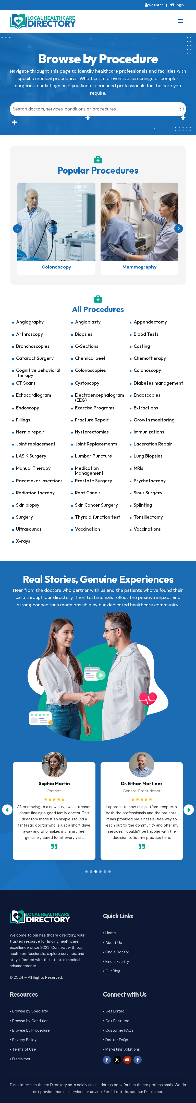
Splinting (143, 505)
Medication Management (89, 470)
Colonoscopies (90, 370)
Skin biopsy (27, 505)
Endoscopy (27, 408)
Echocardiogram (33, 395)
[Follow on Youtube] (127, 1060)
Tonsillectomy (148, 517)
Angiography (30, 322)
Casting (142, 346)
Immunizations (149, 432)
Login (179, 5)
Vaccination (87, 529)
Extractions (146, 408)
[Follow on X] (117, 1060)
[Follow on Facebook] (107, 1060)
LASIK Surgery (31, 456)
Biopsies (83, 334)
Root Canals (88, 493)
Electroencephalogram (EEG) (99, 397)
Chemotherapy (150, 358)
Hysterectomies (92, 432)
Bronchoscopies (33, 346)
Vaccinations (147, 529)
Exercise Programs (94, 408)
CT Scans (25, 383)
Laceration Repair (153, 444)
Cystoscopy (87, 383)
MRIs (138, 468)
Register (156, 5)
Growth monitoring (154, 420)
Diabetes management (158, 383)
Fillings (23, 420)
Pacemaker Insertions (39, 481)
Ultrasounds (29, 529)
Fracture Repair (92, 420)
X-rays (23, 541)
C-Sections (86, 346)
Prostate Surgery (93, 481)
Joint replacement (35, 444)
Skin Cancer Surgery (96, 505)
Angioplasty (88, 322)
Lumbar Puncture (93, 456)
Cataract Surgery (35, 358)
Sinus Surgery (148, 493)
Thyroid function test (97, 517)
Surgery (24, 517)
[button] (178, 228)
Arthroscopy (29, 334)
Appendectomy (150, 322)
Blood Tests (146, 334)
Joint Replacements (96, 444)
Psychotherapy (150, 481)
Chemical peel (90, 358)
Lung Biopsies (148, 456)
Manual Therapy (33, 468)
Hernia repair (30, 432)
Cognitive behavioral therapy (38, 372)
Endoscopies (147, 395)
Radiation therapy (35, 493)
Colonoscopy (147, 370)
